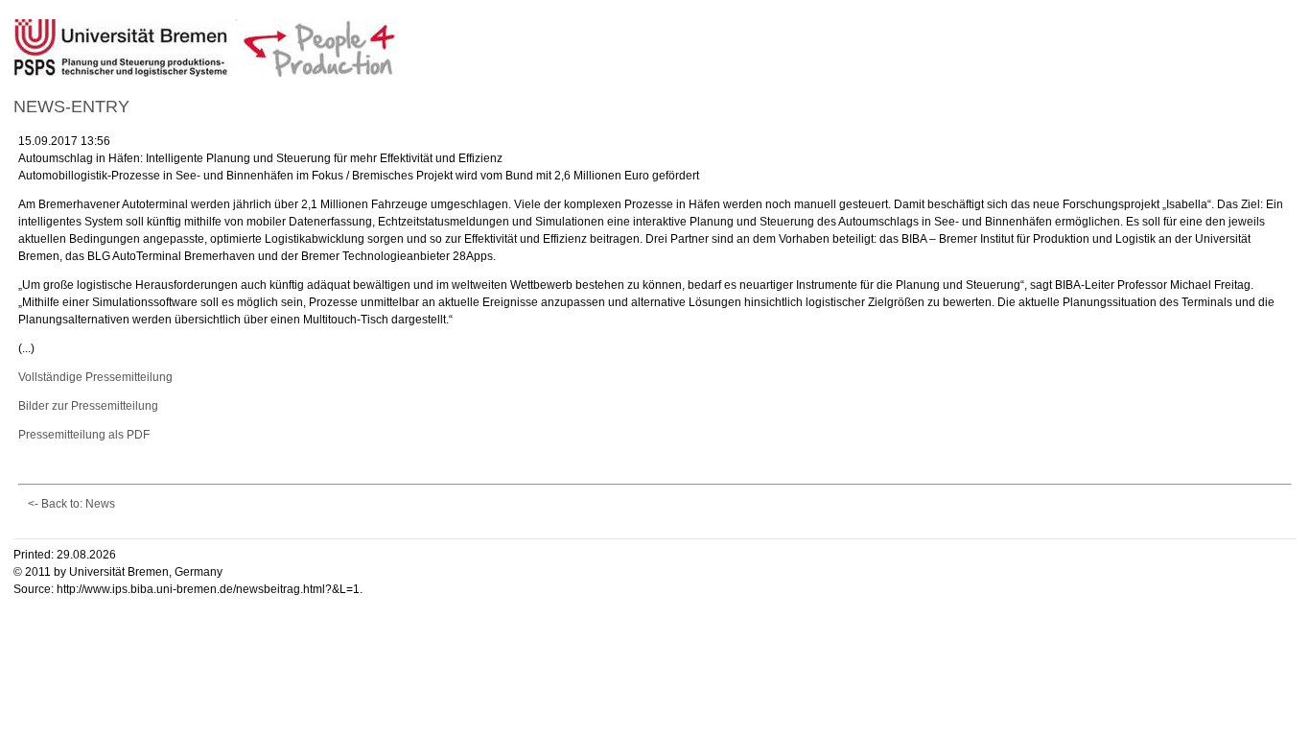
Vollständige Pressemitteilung (95, 377)
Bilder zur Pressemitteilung (88, 406)
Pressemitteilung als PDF (84, 434)
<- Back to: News (71, 504)
